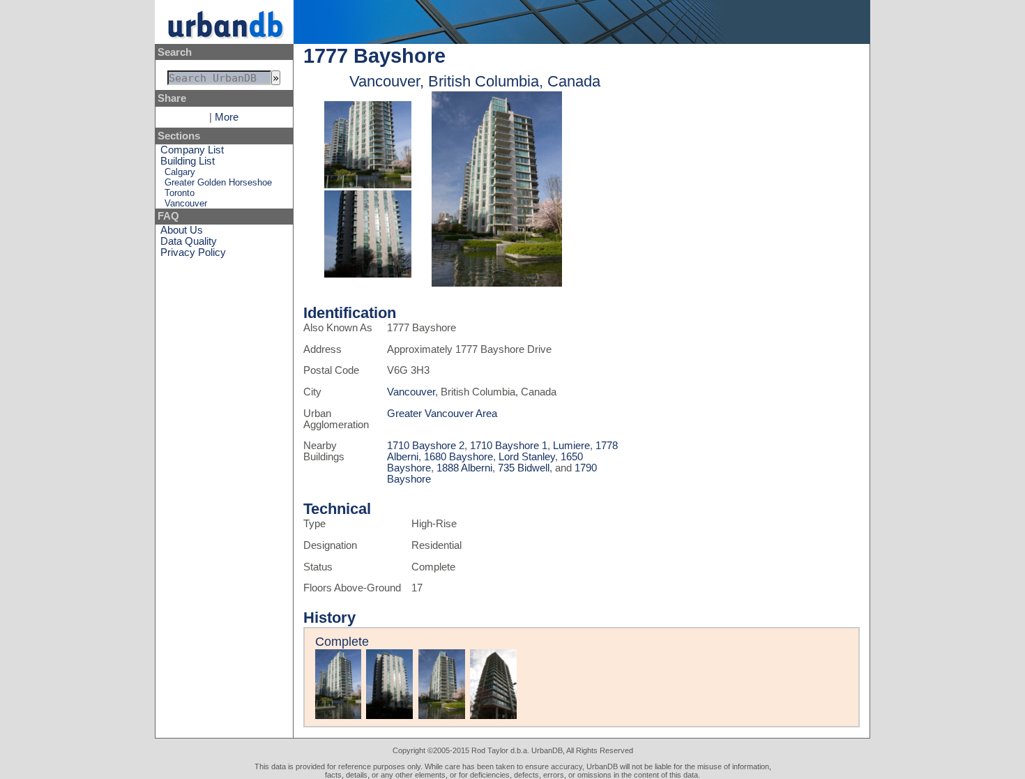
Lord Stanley (527, 456)
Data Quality (188, 241)
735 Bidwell (523, 468)
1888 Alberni (464, 468)
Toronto (180, 193)
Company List (192, 150)
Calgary (180, 172)
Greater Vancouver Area (442, 413)
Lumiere (571, 445)
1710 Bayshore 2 (425, 445)
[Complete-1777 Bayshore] (367, 184)
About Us (181, 230)
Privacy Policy (193, 252)
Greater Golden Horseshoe (218, 182)
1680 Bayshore (458, 456)
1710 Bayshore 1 (508, 445)
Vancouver (186, 203)
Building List (187, 161)
